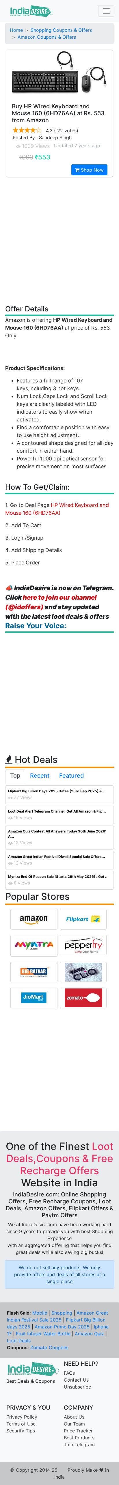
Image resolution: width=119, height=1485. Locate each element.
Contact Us (76, 1380)
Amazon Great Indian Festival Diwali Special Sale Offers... (56, 856)
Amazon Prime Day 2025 (62, 1327)
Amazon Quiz (89, 1334)
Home (16, 30)
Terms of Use (21, 1424)
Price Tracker (78, 1431)
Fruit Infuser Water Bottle (43, 1334)
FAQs (69, 1373)
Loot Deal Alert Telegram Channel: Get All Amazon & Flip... (57, 811)
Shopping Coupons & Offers (61, 30)
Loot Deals (19, 1340)
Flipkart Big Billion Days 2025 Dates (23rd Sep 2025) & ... (57, 791)
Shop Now (91, 170)
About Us (74, 1417)
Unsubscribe (77, 1387)
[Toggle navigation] (106, 11)
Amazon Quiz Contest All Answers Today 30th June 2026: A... (57, 834)
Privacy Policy (21, 1417)
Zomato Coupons (49, 1347)
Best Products (79, 1438)
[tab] (15, 777)
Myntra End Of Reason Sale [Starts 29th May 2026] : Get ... (58, 876)
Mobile (39, 1313)
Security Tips (20, 1431)
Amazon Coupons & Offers (47, 37)
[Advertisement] (59, 240)
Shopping (61, 1313)
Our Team (74, 1424)
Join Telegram (79, 1444)
